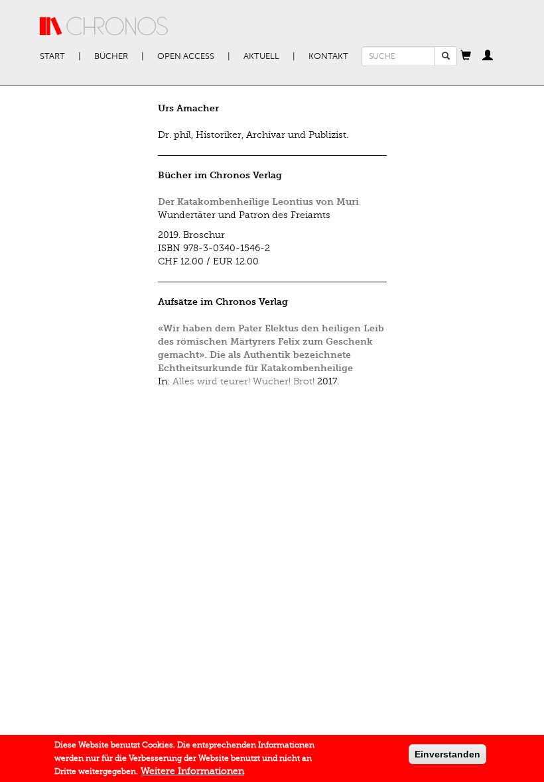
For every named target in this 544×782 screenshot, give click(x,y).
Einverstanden (447, 754)
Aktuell (261, 56)
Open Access (185, 56)
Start (52, 56)
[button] (465, 56)
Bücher (111, 56)
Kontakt (328, 56)
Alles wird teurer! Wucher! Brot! (243, 381)
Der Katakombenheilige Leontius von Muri (258, 201)
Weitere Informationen (192, 771)
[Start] (104, 26)
